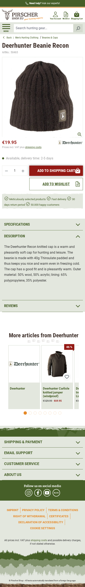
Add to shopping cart (56, 170)
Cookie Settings (42, 528)
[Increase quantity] (23, 171)
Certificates (58, 516)
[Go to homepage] (22, 15)
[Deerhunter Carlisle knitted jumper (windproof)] (57, 364)
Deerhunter (17, 388)
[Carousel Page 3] (35, 413)
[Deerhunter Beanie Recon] (42, 97)
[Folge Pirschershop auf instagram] (28, 493)
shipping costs (33, 147)
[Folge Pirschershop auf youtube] (47, 493)
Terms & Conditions (63, 510)
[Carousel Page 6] (50, 413)
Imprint (13, 510)
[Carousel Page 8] (59, 413)
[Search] (78, 28)
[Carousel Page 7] (55, 413)
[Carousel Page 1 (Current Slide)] (25, 413)
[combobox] (44, 28)
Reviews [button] (11, 306)
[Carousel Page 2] (30, 413)
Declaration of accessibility (40, 522)
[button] (42, 236)
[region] (42, 97)
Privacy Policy (33, 510)
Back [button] (10, 37)
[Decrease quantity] (6, 171)
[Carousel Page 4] (40, 413)
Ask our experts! (44, 3)
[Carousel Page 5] (45, 413)
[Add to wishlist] (67, 377)
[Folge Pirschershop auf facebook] (38, 493)
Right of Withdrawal (29, 516)
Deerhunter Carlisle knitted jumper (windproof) (56, 392)
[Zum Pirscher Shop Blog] (56, 493)
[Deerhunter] (70, 142)
